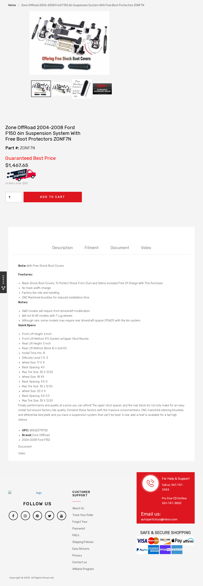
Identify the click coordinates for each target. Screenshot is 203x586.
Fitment (91, 247)
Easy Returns (80, 549)
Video (146, 247)
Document (119, 247)
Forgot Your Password (79, 525)
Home (12, 5)
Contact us (79, 562)
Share (3, 279)
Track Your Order (82, 515)
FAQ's (75, 535)
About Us (78, 508)
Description (62, 247)
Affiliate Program (83, 569)
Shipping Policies (83, 542)
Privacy (77, 555)
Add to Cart (52, 197)
